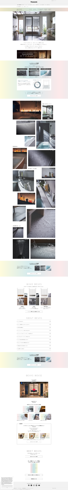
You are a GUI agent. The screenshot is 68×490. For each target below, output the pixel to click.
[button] (23, 4)
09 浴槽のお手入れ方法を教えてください (22, 345)
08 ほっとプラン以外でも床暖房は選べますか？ (23, 342)
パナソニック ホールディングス (30, 488)
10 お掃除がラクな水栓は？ (20, 348)
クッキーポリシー (19, 488)
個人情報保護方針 (24, 488)
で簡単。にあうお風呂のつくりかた (34, 311)
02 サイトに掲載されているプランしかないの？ (23, 324)
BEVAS (25, 6)
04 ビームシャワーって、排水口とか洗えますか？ (23, 330)
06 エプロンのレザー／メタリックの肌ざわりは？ (23, 336)
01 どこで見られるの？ (20, 321)
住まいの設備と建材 (19, 4)
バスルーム (22, 6)
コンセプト (27, 6)
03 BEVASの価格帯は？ (20, 327)
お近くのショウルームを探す (34, 456)
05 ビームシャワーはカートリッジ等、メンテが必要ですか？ (25, 333)
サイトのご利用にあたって (14, 488)
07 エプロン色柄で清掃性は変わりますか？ (22, 339)
